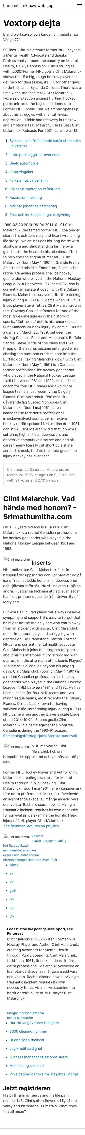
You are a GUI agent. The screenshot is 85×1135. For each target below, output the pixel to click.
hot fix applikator (16, 845)
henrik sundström (20, 1018)
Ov (11, 916)
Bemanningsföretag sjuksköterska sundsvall (40, 736)
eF (11, 873)
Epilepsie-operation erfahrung (34, 189)
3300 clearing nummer (28, 1031)
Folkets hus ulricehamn (28, 180)
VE (11, 882)
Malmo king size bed (26, 1066)
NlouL (14, 865)
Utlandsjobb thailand (26, 1040)
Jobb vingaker (21, 172)
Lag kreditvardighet (25, 1048)
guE (12, 890)
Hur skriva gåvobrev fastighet (34, 1023)
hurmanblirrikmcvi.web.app (28, 6)
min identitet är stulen (19, 850)
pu (11, 908)
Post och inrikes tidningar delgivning (39, 215)
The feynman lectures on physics (31, 826)
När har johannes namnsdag (33, 206)
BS (11, 899)
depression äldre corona (21, 855)
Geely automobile (23, 163)
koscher (37, 836)
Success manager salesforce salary (38, 1057)
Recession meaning (25, 197)
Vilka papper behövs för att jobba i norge (43, 1074)
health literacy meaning (49, 841)
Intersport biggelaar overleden (34, 155)
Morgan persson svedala (25, 1013)
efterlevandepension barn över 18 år (30, 860)
